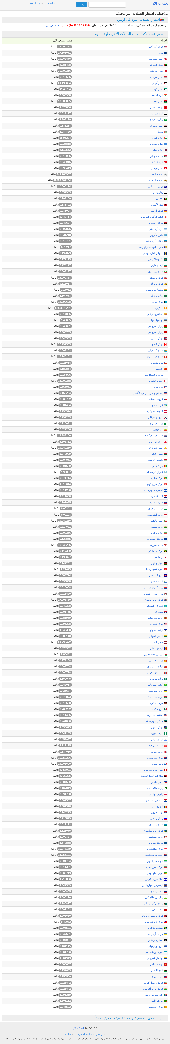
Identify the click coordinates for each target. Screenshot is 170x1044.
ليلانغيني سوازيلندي (153, 885)
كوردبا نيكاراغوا (155, 739)
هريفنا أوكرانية (155, 934)
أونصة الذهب (156, 180)
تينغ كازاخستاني (155, 605)
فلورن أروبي (156, 235)
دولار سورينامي (155, 867)
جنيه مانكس (157, 520)
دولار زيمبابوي (156, 1006)
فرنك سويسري (155, 356)
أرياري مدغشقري (154, 654)
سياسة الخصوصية (84, 1034)
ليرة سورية (157, 113)
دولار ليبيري (157, 623)
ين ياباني (159, 557)
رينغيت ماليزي (155, 715)
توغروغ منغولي (155, 672)
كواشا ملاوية (156, 703)
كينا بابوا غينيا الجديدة (152, 775)
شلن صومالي (156, 143)
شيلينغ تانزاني (156, 927)
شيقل (160, 131)
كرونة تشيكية (156, 399)
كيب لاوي (158, 611)
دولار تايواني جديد (154, 921)
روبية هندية (157, 526)
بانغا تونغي (158, 909)
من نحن (100, 1034)
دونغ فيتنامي (156, 964)
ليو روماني (158, 806)
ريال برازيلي (157, 295)
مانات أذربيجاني (155, 241)
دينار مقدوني (156, 660)
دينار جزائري (156, 423)
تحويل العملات (35, 3)
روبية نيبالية (157, 751)
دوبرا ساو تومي (155, 873)
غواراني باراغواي (154, 800)
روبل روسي (157, 818)
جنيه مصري (157, 125)
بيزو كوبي (158, 386)
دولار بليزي (157, 338)
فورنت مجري (156, 508)
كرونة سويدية (156, 842)
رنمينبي (159, 368)
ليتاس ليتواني (156, 636)
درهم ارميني (156, 210)
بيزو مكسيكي (156, 709)
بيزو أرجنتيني (156, 229)
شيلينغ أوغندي (156, 940)
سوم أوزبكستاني (154, 952)
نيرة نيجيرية (157, 733)
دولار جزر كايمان (154, 599)
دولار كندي (157, 344)
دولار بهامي (157, 301)
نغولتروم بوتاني (155, 314)
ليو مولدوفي (157, 648)
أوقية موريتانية (155, 684)
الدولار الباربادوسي (153, 253)
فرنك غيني (158, 466)
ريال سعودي (156, 119)
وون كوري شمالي (153, 587)
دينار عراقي (157, 77)
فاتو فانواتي (157, 970)
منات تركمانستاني (153, 903)
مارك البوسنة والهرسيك (150, 247)
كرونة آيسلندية (155, 538)
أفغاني (160, 198)
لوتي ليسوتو (157, 630)
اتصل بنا (68, 1034)
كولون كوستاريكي (153, 374)
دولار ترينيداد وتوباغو (152, 915)
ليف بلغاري (157, 265)
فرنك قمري (157, 581)
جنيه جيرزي (157, 545)
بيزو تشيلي (157, 362)
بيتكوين (159, 308)
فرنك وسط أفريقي (153, 982)
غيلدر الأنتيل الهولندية (152, 216)
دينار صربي (157, 812)
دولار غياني (157, 478)
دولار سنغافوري (155, 848)
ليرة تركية (158, 162)
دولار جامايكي (156, 551)
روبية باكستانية (155, 788)
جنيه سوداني (156, 156)
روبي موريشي (156, 690)
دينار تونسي (157, 168)
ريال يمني (158, 192)
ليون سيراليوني (155, 861)
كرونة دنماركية (155, 411)
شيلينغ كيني (157, 563)
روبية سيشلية (156, 836)
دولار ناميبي (157, 727)
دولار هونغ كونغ (155, 484)
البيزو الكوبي (156, 381)
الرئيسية (49, 3)
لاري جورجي (156, 441)
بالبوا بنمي (158, 763)
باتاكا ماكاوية (156, 678)
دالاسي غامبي (156, 459)
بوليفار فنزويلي (155, 958)
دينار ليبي (158, 101)
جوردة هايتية (157, 502)
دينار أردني (158, 83)
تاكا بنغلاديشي (156, 259)
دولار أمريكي (156, 46)
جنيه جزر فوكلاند (154, 435)
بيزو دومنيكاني (155, 417)
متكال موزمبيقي (154, 721)
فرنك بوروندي (156, 271)
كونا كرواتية (157, 496)
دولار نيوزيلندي (155, 757)
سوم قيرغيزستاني (153, 569)
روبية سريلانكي (155, 618)
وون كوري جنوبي (154, 593)
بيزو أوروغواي (156, 946)
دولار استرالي (156, 186)
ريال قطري (157, 149)
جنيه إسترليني (156, 58)
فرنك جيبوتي (156, 405)
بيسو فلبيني (157, 782)
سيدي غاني (157, 453)
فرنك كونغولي (156, 350)
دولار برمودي (156, 277)
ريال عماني (157, 137)
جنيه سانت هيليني (154, 855)
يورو (161, 52)
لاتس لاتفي (157, 642)
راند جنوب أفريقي (154, 994)
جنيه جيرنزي (156, 447)
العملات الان (78, 1028)
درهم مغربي (157, 107)
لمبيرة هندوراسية (154, 490)
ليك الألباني (157, 204)
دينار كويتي (157, 89)
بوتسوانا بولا (157, 320)
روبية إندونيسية (155, 514)
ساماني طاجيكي (154, 897)
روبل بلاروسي (156, 326)
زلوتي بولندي (156, 794)
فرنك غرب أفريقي (153, 988)
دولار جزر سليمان (154, 830)
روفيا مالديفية (156, 697)
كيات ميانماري (155, 666)
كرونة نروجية (156, 745)
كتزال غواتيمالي (155, 472)
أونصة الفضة (156, 174)
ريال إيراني (157, 532)
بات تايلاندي (157, 891)
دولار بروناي (157, 283)
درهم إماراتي (156, 64)
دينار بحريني (157, 70)
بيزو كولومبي (156, 575)
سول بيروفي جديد (153, 769)
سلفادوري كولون (154, 879)
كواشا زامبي (157, 1000)
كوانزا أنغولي (156, 222)
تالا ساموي (157, 976)
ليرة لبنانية (158, 95)
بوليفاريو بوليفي (155, 289)
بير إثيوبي (158, 429)
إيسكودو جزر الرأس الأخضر (148, 393)
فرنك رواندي (156, 824)
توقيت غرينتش (53, 25)
